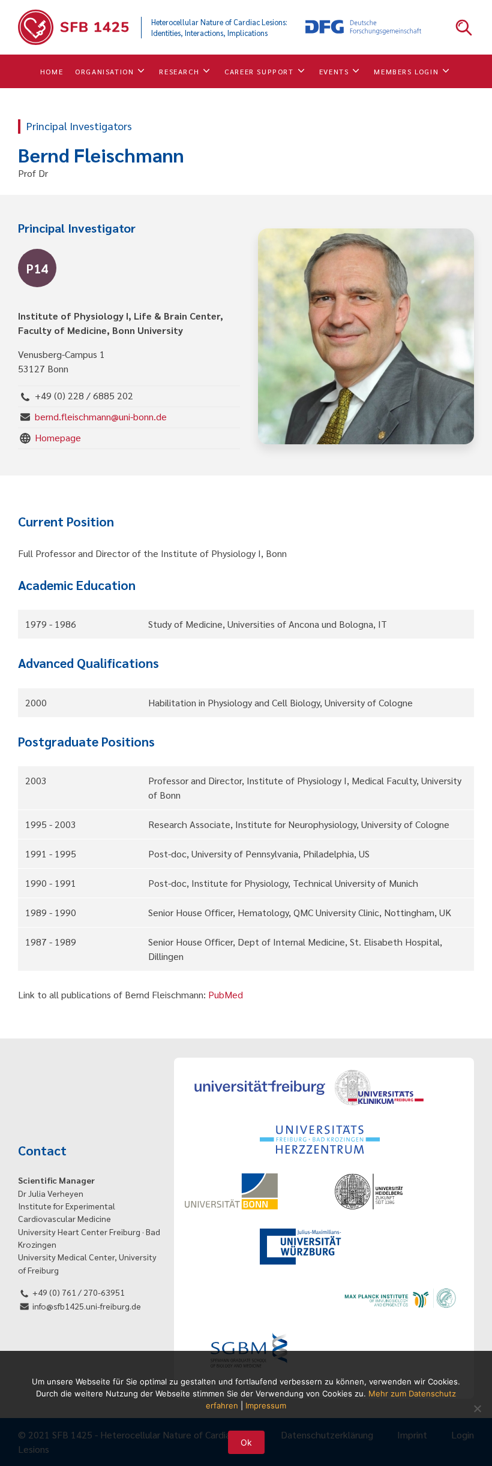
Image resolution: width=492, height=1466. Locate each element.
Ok (246, 1442)
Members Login (406, 71)
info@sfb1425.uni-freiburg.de (86, 1306)
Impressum (265, 1405)
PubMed (225, 994)
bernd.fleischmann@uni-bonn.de (101, 416)
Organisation (104, 71)
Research (179, 71)
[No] (477, 1408)
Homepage (58, 437)
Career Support (258, 71)
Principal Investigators (79, 126)
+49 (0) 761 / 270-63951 (78, 1292)
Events (334, 71)
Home (51, 71)
